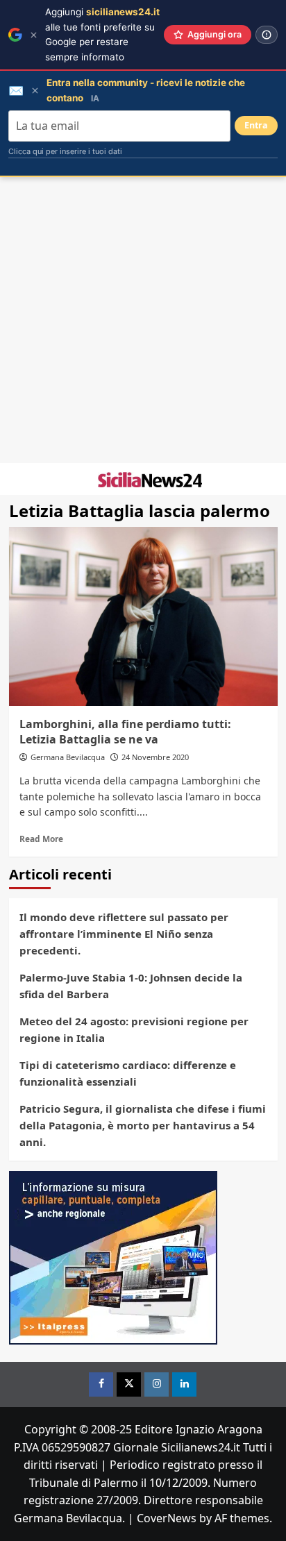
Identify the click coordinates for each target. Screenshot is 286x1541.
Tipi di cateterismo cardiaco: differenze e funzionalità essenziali (127, 1073)
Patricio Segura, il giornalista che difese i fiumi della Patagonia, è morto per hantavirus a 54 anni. (142, 1125)
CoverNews (166, 1518)
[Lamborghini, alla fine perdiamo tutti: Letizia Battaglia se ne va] (143, 616)
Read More (41, 838)
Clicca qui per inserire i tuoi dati (65, 151)
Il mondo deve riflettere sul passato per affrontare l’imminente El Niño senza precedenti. (123, 933)
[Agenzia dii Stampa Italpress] (113, 1256)
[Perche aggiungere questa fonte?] (266, 35)
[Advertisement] (143, 320)
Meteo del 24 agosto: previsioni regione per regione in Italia (134, 1029)
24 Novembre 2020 (155, 757)
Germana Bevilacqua (68, 757)
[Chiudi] (33, 35)
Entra (256, 125)
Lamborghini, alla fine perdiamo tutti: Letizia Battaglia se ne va (125, 731)
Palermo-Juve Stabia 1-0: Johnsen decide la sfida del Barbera (130, 985)
